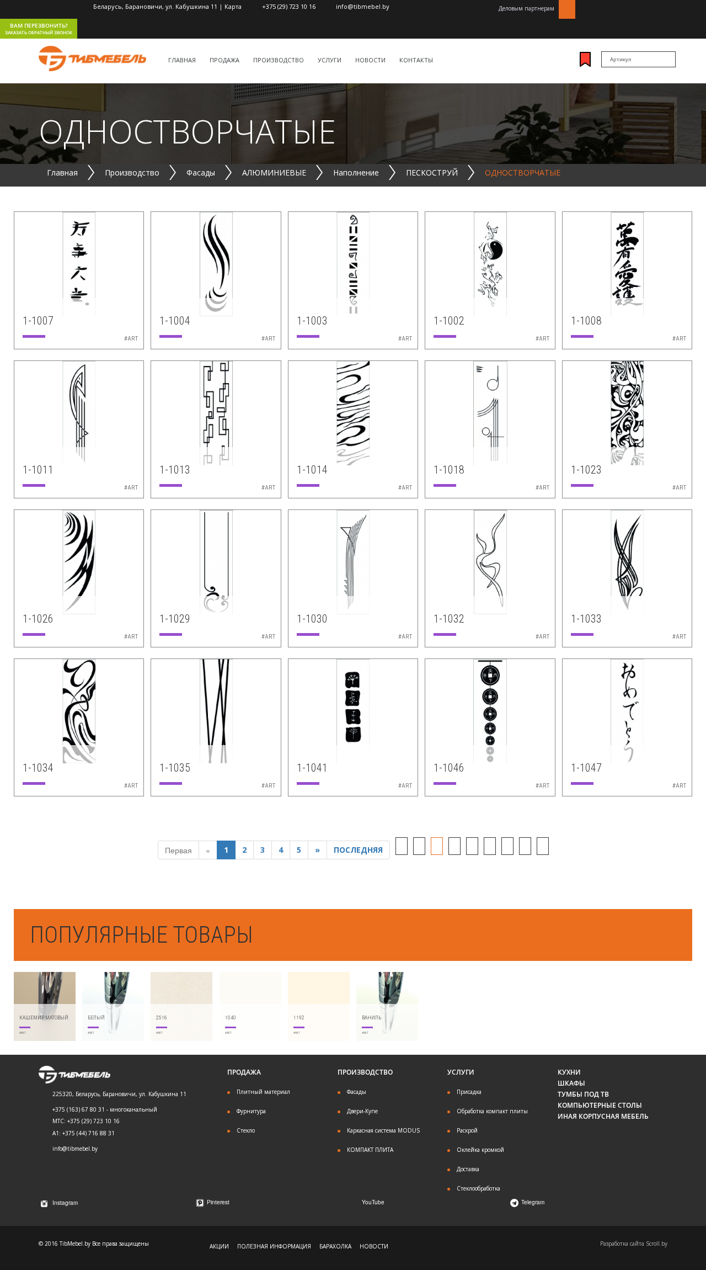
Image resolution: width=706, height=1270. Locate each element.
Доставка (468, 1169)
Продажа (224, 60)
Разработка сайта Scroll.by (633, 1243)
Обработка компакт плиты (492, 1111)
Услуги (329, 60)
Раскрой (467, 1130)
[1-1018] (489, 411)
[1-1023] (627, 411)
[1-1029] (215, 560)
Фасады (356, 1092)
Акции (219, 1246)
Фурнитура (251, 1111)
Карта (233, 6)
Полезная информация (274, 1246)
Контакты (416, 60)
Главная (182, 60)
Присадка (469, 1092)
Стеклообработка (478, 1188)
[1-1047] (627, 709)
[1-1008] (627, 262)
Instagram (65, 1203)
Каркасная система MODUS (383, 1130)
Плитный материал (263, 1092)
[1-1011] (78, 411)
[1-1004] (215, 262)
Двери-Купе (362, 1111)
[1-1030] (353, 560)
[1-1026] (78, 560)
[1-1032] (489, 560)
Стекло (246, 1130)
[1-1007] (78, 262)
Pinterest (218, 1202)
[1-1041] (353, 709)
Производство (278, 60)
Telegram (532, 1202)
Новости (370, 60)
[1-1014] (353, 411)
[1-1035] (215, 709)
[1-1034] (78, 709)
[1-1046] (489, 709)
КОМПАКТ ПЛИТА (370, 1150)
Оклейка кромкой (480, 1150)
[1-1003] (353, 262)
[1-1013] (215, 411)
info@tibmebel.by (362, 6)
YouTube (373, 1202)
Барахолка (335, 1246)
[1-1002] (489, 262)
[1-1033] (627, 560)
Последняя (358, 849)
